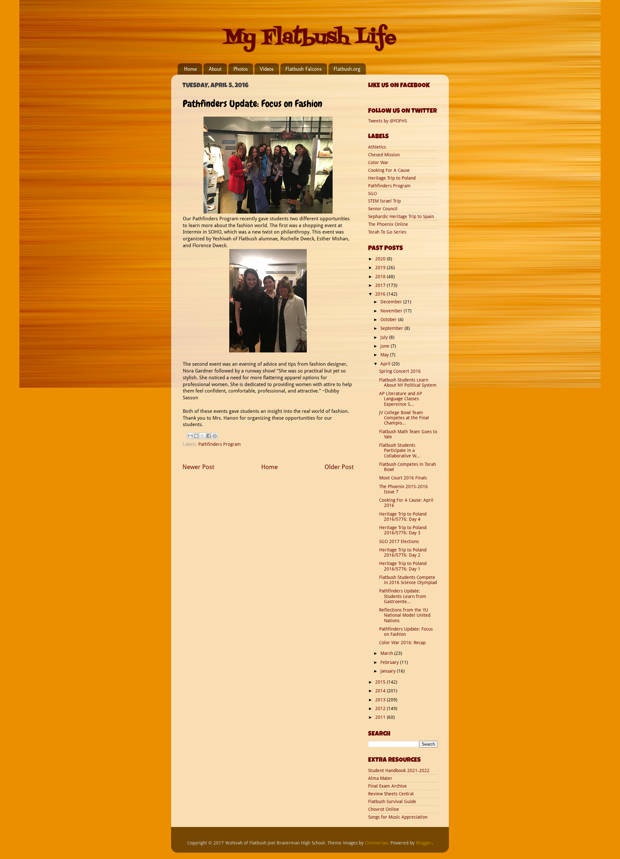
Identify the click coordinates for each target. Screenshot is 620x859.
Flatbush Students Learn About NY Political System (408, 382)
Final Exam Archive (387, 786)
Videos (267, 69)
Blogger (424, 842)
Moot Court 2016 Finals (403, 477)
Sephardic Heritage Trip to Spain (401, 216)
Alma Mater (380, 778)
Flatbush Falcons (303, 69)
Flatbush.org (347, 69)
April (386, 363)
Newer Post (198, 467)
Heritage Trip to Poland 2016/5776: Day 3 (403, 530)
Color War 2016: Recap (402, 642)
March (387, 653)
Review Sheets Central (391, 793)
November (392, 310)
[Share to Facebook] (208, 436)
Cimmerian (376, 842)
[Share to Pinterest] (215, 436)
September (392, 328)
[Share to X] (202, 436)
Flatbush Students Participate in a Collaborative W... (399, 450)
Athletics (377, 147)
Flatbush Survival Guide (392, 801)
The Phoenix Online (388, 224)
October (389, 319)
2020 (381, 258)
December (391, 301)
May (385, 354)
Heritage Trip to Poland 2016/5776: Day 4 (403, 516)
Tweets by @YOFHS (387, 120)
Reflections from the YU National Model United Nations (404, 615)
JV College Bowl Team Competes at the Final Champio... (404, 417)
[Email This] (190, 436)
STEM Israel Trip (384, 201)
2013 (381, 699)
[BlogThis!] (196, 436)
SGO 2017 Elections (399, 541)
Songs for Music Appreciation (398, 817)
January (388, 671)
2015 (381, 682)
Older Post (339, 467)
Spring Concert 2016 (400, 371)
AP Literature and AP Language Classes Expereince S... (400, 398)
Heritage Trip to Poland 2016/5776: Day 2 (403, 552)
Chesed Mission (384, 154)
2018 (381, 276)
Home (190, 69)
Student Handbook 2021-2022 (398, 770)
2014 (381, 690)
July (384, 337)
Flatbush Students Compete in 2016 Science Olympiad (408, 580)
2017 (381, 285)
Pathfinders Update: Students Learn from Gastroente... (402, 596)
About (215, 69)
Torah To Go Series (387, 232)
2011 (381, 717)
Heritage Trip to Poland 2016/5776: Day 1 (403, 566)
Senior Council (383, 208)
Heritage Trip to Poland (392, 178)
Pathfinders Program (219, 444)
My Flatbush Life (310, 38)
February (390, 662)
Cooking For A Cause (389, 170)
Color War (378, 162)
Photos (240, 69)
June (385, 346)
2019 (381, 267)
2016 (381, 294)
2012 (381, 708)
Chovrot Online (383, 809)
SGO (372, 193)
